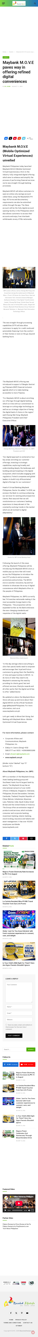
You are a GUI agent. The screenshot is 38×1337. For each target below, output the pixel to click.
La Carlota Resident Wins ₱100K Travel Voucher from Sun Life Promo (25, 1088)
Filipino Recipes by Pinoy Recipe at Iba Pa (17, 1224)
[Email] (23, 138)
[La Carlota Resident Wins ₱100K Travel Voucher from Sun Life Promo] (19, 890)
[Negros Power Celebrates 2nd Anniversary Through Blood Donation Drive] (8, 1134)
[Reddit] (19, 138)
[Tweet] (10, 138)
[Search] (35, 3)
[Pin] (14, 138)
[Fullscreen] (33, 1210)
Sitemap (19, 1325)
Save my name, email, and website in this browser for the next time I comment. (19, 1027)
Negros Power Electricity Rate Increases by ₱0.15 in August (25, 1075)
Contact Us (27, 1322)
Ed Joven (7, 86)
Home (11, 1319)
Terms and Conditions (12, 1322)
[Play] (5, 1210)
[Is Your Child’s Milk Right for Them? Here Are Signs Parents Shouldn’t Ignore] (19, 951)
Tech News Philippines (10, 1228)
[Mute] (29, 1210)
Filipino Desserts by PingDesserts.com (16, 1226)
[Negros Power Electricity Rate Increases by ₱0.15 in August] (19, 860)
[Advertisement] (19, 29)
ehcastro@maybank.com (20, 754)
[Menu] (3, 3)
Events (5, 57)
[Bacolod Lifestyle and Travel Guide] (18, 3)
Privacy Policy (21, 1319)
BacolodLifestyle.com (27, 1331)
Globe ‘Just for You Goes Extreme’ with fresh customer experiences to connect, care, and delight (18, 933)
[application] (19, 1203)
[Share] (6, 138)
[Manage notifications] (33, 1332)
